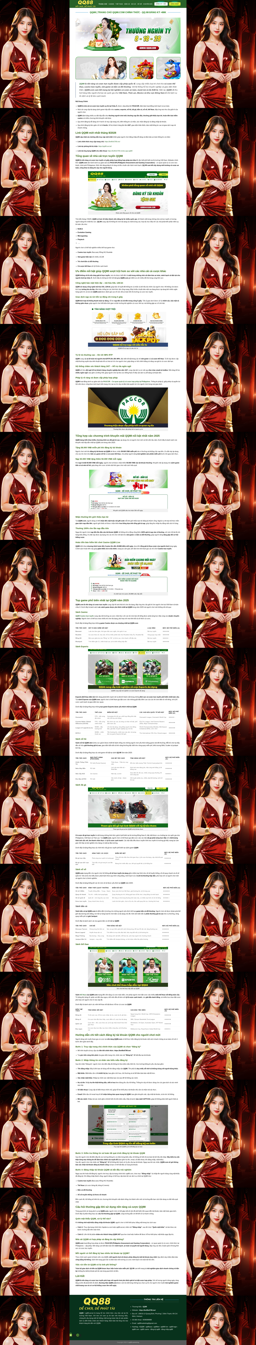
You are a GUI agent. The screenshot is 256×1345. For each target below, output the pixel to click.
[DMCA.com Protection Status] (76, 1335)
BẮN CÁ (127, 4)
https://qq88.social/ (105, 146)
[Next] (176, 35)
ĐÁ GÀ (133, 4)
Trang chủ (102, 4)
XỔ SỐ (139, 4)
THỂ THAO (119, 4)
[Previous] (80, 35)
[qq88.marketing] (86, 3)
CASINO (111, 4)
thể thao (83, 995)
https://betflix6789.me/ (112, 141)
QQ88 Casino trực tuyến (85, 616)
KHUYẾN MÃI (147, 4)
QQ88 (81, 84)
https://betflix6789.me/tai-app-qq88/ (120, 151)
